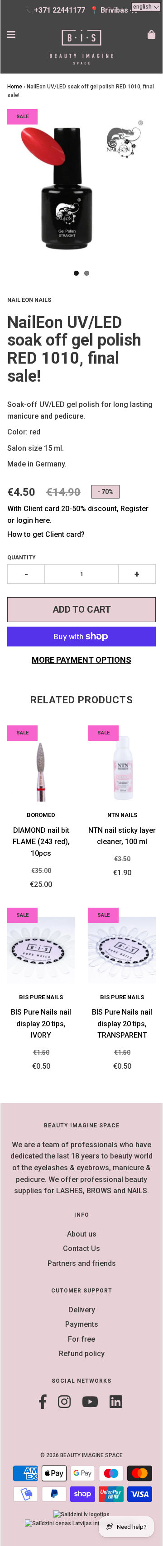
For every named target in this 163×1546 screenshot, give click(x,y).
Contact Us (81, 1248)
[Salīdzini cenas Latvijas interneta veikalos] (81, 1523)
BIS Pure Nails (41, 997)
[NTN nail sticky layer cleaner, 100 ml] (122, 768)
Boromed (41, 815)
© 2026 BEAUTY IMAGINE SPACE (81, 1455)
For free (81, 1339)
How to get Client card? (46, 534)
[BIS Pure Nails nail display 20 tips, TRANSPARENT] (122, 950)
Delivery (81, 1310)
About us (81, 1234)
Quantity (21, 557)
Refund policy (82, 1353)
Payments (81, 1324)
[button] (146, 7)
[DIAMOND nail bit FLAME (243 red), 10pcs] (41, 768)
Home (14, 86)
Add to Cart (82, 609)
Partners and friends (82, 1263)
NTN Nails (122, 815)
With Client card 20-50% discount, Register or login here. (78, 514)
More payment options (81, 660)
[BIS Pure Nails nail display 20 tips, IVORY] (41, 950)
